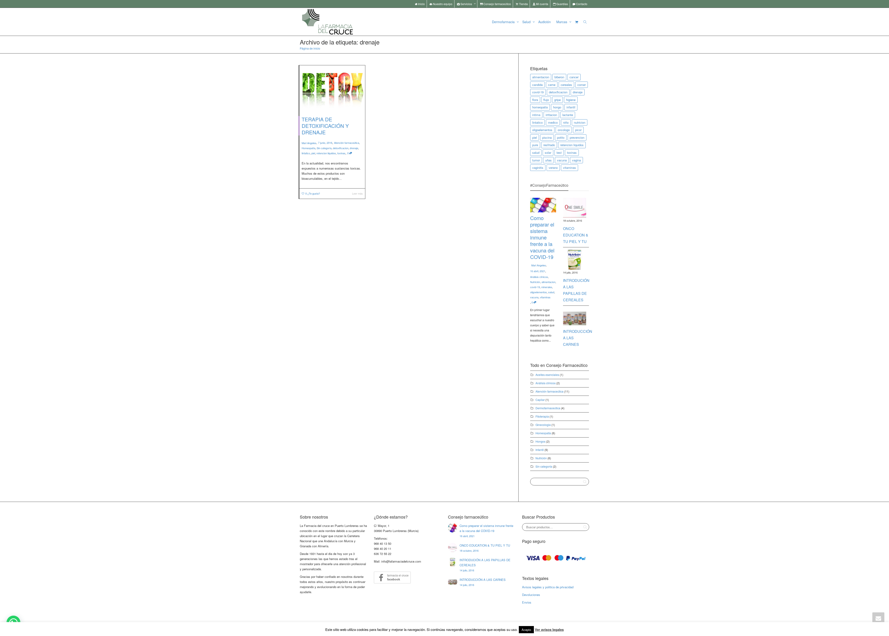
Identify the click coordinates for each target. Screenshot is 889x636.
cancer (574, 77)
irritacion (551, 115)
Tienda (523, 4)
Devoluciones (531, 594)
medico (553, 122)
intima (536, 115)
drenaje (354, 148)
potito (560, 137)
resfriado (549, 145)
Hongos (540, 441)
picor (578, 130)
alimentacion (540, 77)
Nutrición (535, 282)
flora (535, 100)
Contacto (581, 4)
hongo (557, 107)
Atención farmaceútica (346, 143)
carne (551, 84)
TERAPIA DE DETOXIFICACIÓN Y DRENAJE (325, 126)
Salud (527, 21)
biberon (559, 77)
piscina (547, 137)
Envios (526, 602)
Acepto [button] (526, 629)
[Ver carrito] (576, 22)
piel (313, 153)
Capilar (540, 400)
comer (581, 84)
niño (566, 122)
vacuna (562, 160)
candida (537, 84)
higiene (571, 100)
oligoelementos (542, 130)
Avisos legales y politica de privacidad (547, 587)
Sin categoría (324, 148)
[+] (332, 87)
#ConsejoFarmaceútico (549, 185)
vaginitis (537, 167)
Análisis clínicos (539, 277)
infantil (571, 107)
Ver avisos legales (549, 629)
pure (535, 145)
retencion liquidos (326, 153)
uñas (548, 160)
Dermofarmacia (504, 21)
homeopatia (540, 107)
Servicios (466, 4)
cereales (566, 84)
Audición (544, 21)
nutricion (579, 122)
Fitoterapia (542, 416)
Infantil (539, 450)
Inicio (421, 4)
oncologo (564, 130)
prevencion (577, 137)
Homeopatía (308, 148)
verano (553, 167)
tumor (536, 160)
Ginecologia (543, 425)
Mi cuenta (541, 4)
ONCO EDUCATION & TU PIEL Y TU (575, 235)
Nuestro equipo (442, 4)
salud (535, 152)
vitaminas (569, 167)
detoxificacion (340, 148)
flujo (546, 100)
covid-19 (538, 92)
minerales (546, 287)
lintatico (306, 153)
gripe (557, 100)
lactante (567, 115)
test (559, 152)
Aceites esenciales (547, 375)
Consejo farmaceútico (497, 4)
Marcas (562, 21)
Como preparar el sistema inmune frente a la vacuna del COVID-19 (542, 237)
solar (548, 152)
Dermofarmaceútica (547, 408)
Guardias (562, 4)
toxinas (341, 153)
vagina (576, 160)
